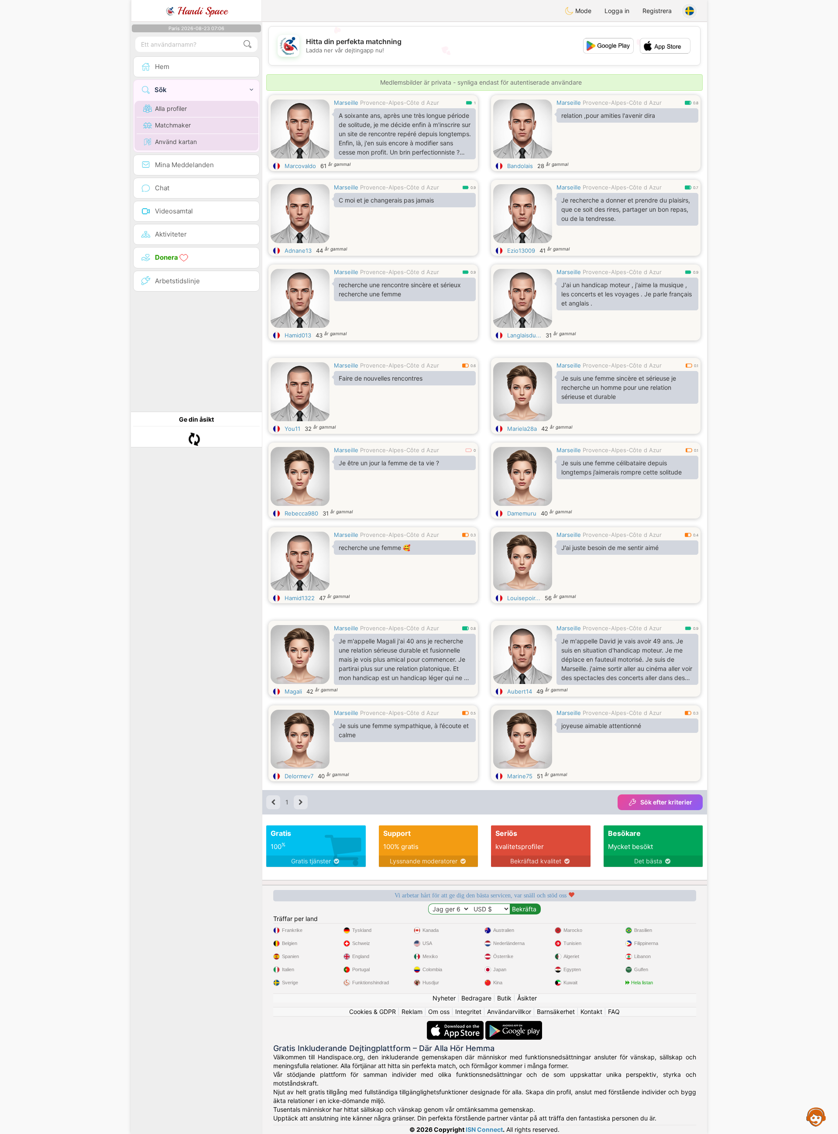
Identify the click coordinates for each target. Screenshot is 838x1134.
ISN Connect (484, 1129)
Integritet (468, 1011)
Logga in (616, 10)
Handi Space (201, 10)
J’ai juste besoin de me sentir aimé (610, 547)
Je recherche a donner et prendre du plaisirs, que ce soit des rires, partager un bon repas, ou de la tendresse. (625, 209)
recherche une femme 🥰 (374, 547)
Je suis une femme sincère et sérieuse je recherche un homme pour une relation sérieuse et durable (618, 387)
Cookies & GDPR (372, 1011)
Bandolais (520, 165)
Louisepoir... (523, 597)
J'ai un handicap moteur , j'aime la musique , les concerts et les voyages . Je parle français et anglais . (626, 294)
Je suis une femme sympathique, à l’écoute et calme (404, 730)
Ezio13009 (521, 250)
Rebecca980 (301, 513)
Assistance (816, 1116)
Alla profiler (171, 108)
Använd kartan (176, 141)
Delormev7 (299, 776)
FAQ (614, 1011)
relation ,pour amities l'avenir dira (608, 115)
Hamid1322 (300, 597)
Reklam (412, 1011)
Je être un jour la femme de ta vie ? (389, 463)
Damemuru (521, 513)
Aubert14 (519, 691)
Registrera (657, 10)
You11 (292, 428)
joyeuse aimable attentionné (601, 725)
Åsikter (527, 998)
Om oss (439, 1011)
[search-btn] (247, 44)
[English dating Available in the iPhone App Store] (456, 1025)
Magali (293, 691)
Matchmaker (173, 125)
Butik (504, 998)
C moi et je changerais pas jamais (386, 200)
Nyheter (444, 998)
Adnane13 (298, 250)
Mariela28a (522, 428)
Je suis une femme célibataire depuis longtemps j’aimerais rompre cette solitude (621, 467)
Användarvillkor (509, 1011)
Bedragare (476, 998)
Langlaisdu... (524, 335)
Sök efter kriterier (666, 802)
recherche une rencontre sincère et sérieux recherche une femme (400, 289)
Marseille (346, 102)
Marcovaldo (300, 165)
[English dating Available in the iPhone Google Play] (513, 1025)
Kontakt (591, 1011)
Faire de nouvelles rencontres (380, 378)
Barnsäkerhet (556, 1011)
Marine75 (519, 776)
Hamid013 (298, 335)
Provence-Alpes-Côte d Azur (399, 102)
